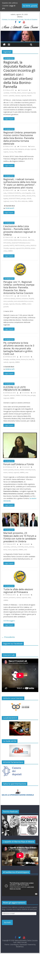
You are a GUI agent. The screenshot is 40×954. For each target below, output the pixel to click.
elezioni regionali (27, 93)
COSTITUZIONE (8, 240)
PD (33, 359)
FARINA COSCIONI (21, 395)
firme (33, 196)
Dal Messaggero (9, 621)
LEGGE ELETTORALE (14, 198)
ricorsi (11, 201)
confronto (13, 547)
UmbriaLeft (10, 208)
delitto (24, 196)
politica (27, 245)
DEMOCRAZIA (17, 240)
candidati (6, 93)
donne (18, 359)
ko (27, 359)
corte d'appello (26, 193)
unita (26, 472)
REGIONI (27, 248)
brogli (32, 190)
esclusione (25, 298)
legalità (5, 198)
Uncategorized (8, 58)
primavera (12, 597)
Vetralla (29, 96)
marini (5, 472)
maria (9, 550)
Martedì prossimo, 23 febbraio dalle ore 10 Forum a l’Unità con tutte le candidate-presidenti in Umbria (19, 537)
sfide (29, 597)
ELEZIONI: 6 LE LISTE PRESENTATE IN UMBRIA (16, 388)
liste (16, 149)
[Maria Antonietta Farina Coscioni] (20, 32)
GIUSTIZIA (31, 240)
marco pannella (8, 301)
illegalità (31, 298)
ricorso (11, 152)
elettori (19, 93)
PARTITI (11, 245)
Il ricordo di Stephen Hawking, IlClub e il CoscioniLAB (20, 19)
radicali (29, 198)
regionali (23, 96)
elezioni (11, 149)
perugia (27, 149)
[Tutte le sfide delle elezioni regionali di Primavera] (20, 572)
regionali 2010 (19, 248)
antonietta (6, 547)
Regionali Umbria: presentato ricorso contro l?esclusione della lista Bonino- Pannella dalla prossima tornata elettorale (19, 138)
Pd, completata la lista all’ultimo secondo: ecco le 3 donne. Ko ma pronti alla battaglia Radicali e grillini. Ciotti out (18, 348)
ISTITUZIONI (7, 243)
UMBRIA (19, 152)
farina (5, 550)
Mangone (21, 149)
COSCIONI (13, 93)
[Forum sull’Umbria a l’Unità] (20, 434)
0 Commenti (24, 90)
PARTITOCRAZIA (20, 245)
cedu (4, 193)
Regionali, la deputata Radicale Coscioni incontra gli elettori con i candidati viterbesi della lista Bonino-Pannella (19, 74)
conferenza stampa (9, 298)
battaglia (6, 359)
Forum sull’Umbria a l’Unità (18, 464)
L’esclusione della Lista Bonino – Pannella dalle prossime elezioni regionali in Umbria (19, 230)
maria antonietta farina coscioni (23, 301)
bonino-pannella (8, 470)
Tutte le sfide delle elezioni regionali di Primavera (18, 591)
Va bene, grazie (30, 5)
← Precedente (8, 637)
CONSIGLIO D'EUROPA (14, 193)
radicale (17, 96)
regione (5, 152)
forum (33, 470)
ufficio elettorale (22, 201)
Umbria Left (10, 369)
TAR (15, 152)
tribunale (18, 304)
